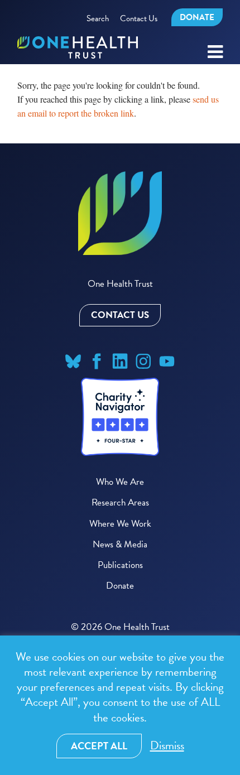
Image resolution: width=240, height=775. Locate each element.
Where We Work (120, 524)
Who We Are (120, 482)
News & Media (120, 544)
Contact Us (138, 18)
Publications (120, 565)
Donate (197, 17)
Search (98, 18)
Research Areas (120, 502)
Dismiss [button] (167, 745)
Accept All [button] (99, 745)
